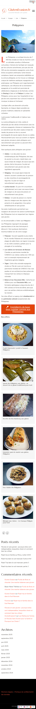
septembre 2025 (7, 638)
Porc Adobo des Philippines (12, 487)
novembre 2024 (6, 665)
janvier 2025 (5, 657)
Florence (8, 601)
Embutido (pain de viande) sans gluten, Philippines (16, 453)
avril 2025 (4, 646)
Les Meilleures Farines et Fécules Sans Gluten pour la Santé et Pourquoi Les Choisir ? (19, 618)
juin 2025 (4, 642)
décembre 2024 (6, 661)
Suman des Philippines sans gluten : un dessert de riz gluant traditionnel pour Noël (17, 384)
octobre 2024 (6, 669)
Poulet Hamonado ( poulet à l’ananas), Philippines (15, 349)
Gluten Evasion (10, 580)
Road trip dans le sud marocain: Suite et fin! (16, 559)
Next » (32, 1)
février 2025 (5, 654)
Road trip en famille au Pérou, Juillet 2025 (16, 555)
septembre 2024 (7, 673)
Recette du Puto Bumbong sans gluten (16, 419)
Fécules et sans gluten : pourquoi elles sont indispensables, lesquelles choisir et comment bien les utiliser (17, 549)
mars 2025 (5, 650)
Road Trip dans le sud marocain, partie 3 (15, 563)
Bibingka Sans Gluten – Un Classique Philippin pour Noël (17, 522)
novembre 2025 (6, 635)
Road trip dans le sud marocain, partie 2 (15, 566)
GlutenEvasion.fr (19, 10)
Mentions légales (7, 692)
